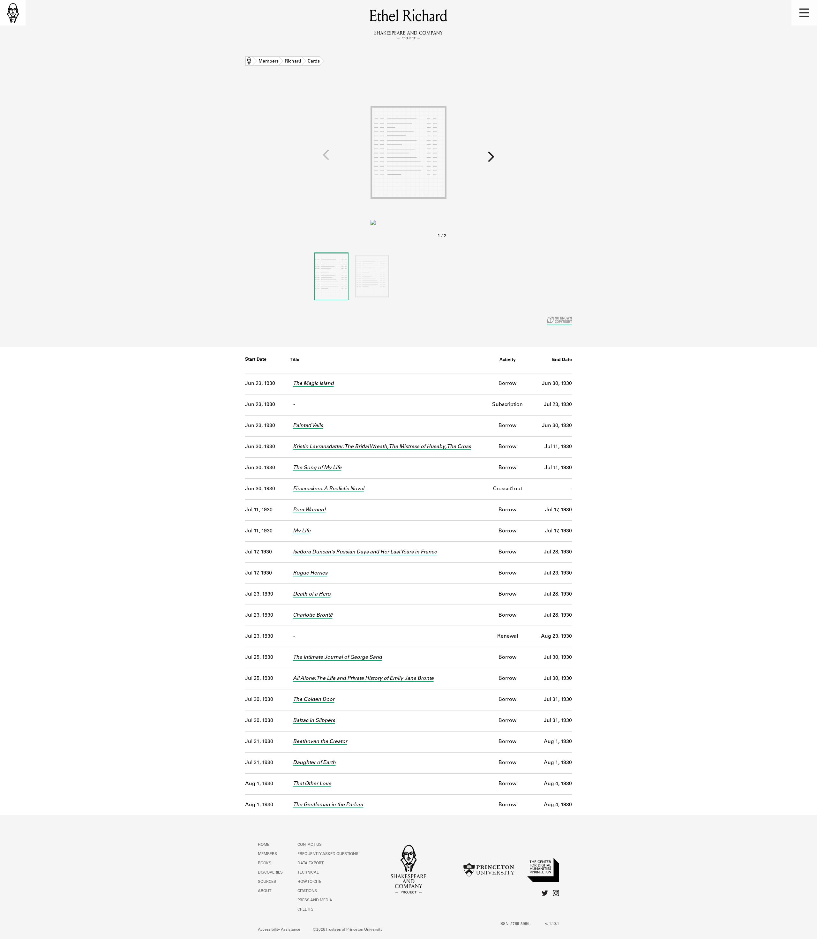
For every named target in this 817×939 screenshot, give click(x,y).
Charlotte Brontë (313, 615)
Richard (293, 61)
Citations (307, 891)
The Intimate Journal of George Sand (337, 657)
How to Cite (309, 882)
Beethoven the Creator (320, 741)
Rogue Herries (310, 573)
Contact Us (309, 845)
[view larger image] (408, 162)
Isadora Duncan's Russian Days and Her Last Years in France (365, 552)
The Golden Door (313, 699)
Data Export (310, 863)
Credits (305, 910)
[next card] (631, 159)
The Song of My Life (317, 467)
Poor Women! (309, 510)
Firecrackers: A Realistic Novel (328, 489)
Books (264, 863)
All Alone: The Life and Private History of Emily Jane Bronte (363, 678)
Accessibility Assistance (279, 930)
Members (269, 61)
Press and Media (314, 900)
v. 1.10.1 (552, 924)
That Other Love (312, 783)
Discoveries (270, 873)
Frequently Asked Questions (327, 854)
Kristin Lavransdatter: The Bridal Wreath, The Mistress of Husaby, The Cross (382, 446)
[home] (13, 13)
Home (249, 61)
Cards (314, 61)
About (264, 891)
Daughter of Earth (314, 762)
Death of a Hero (312, 594)
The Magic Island (313, 383)
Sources (267, 882)
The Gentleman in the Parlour (328, 805)
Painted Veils (308, 425)
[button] (804, 13)
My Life (302, 531)
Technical (308, 873)
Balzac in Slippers (314, 720)
